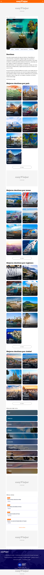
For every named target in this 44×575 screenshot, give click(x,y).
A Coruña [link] (10, 442)
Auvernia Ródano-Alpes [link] (29, 307)
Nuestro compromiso (18, 557)
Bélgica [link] (11, 112)
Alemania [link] (11, 128)
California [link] (27, 323)
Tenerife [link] (27, 219)
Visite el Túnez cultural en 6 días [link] (14, 499)
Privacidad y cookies (27, 559)
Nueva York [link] (12, 396)
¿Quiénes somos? (34, 557)
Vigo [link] (9, 412)
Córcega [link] (11, 339)
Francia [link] (11, 96)
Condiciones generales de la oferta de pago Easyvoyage (27, 555)
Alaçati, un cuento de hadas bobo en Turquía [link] (16, 521)
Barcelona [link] (11, 380)
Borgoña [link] (27, 292)
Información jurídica (17, 559)
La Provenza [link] (12, 251)
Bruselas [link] (10, 465)
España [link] (27, 96)
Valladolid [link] (10, 453)
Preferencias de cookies (9, 555)
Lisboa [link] (10, 364)
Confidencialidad (26, 557)
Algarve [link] (11, 308)
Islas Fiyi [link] (27, 144)
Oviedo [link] (10, 424)
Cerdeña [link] (11, 292)
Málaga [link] (10, 430)
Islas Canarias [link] (29, 276)
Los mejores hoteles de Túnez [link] (13, 513)
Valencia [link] (10, 418)
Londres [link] (27, 380)
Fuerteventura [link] (29, 203)
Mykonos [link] (11, 203)
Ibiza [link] (26, 251)
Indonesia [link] (11, 144)
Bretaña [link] (11, 323)
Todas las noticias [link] (22, 527)
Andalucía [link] (11, 276)
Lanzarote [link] (11, 235)
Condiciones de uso (8, 557)
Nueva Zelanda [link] (13, 160)
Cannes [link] (27, 364)
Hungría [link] (27, 128)
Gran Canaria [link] (12, 219)
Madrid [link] (27, 396)
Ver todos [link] (22, 167)
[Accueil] (22, 1)
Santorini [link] (27, 235)
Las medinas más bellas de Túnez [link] (14, 506)
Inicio (7, 17)
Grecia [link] (27, 112)
